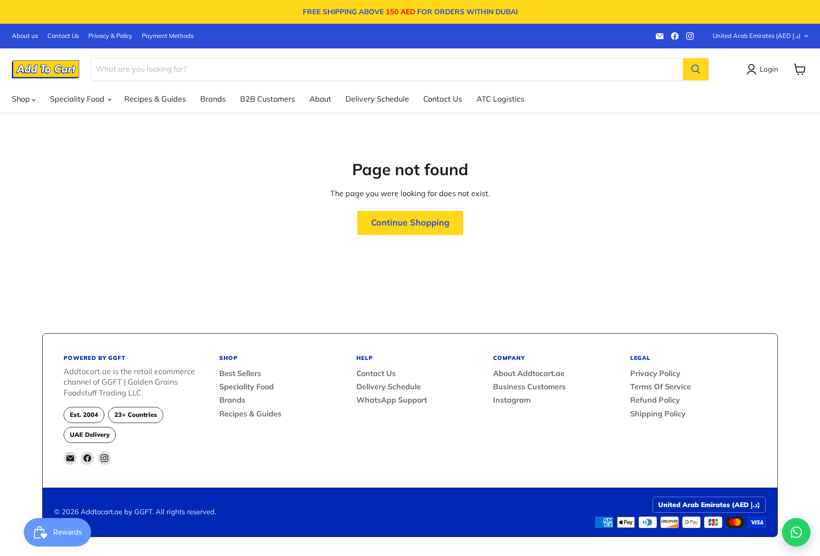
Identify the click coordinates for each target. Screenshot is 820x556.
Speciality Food (78, 99)
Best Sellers (240, 373)
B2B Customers (267, 99)
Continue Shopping (410, 222)
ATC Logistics (500, 99)
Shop (22, 99)
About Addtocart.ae (529, 373)
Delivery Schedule (377, 99)
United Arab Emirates (757, 35)
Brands (213, 99)
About (320, 99)
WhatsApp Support (391, 400)
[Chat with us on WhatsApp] (796, 532)
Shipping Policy (658, 413)
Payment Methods (168, 35)
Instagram (512, 400)
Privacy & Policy (110, 35)
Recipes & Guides (155, 99)
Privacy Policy (655, 373)
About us (25, 35)
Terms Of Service (660, 386)
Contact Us (63, 35)
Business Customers (529, 386)
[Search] (695, 69)
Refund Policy (655, 400)
